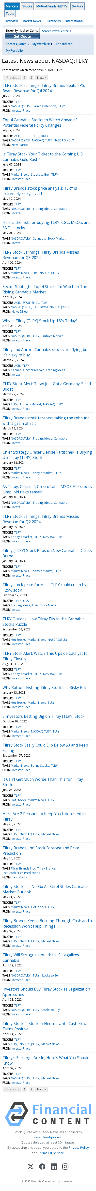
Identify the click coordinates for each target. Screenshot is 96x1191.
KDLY (44, 136)
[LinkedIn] (54, 1167)
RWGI (26, 303)
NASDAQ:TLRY (21, 106)
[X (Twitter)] (31, 1167)
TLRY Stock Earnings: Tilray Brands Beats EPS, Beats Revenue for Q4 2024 (43, 88)
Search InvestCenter (55, 31)
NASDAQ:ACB (20, 140)
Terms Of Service (51, 1153)
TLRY (17, 102)
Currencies (53, 21)
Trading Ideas (42, 209)
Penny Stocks (40, 765)
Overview (11, 21)
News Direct (20, 145)
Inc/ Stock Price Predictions (21, 873)
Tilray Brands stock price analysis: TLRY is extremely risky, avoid (39, 190)
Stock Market (56, 238)
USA (26, 601)
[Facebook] (42, 1167)
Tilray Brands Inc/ (23, 868)
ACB (17, 136)
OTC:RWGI (40, 307)
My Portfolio (14, 50)
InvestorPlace (21, 110)
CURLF (35, 136)
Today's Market (52, 336)
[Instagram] (65, 1167)
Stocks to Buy (40, 174)
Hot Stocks (18, 640)
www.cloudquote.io (48, 1137)
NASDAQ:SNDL (21, 307)
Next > (41, 78)
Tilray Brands (46, 868)
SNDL (35, 303)
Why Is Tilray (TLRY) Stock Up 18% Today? (40, 320)
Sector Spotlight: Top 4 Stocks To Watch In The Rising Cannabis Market (44, 289)
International (74, 21)
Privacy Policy (79, 1147)
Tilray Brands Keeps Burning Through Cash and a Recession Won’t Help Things (47, 923)
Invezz (16, 213)
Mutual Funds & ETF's (52, 6)
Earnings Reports (44, 106)
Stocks (27, 6)
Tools (10, 13)
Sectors (77, 6)
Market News (32, 21)
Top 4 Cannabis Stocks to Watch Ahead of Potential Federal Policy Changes (39, 122)
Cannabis (60, 209)
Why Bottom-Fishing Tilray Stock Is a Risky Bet (44, 687)
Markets (12, 6)
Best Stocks (19, 877)
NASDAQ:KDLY (64, 140)
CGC (25, 136)
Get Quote (22, 36)
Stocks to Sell (50, 975)
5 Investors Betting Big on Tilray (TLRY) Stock (43, 716)
